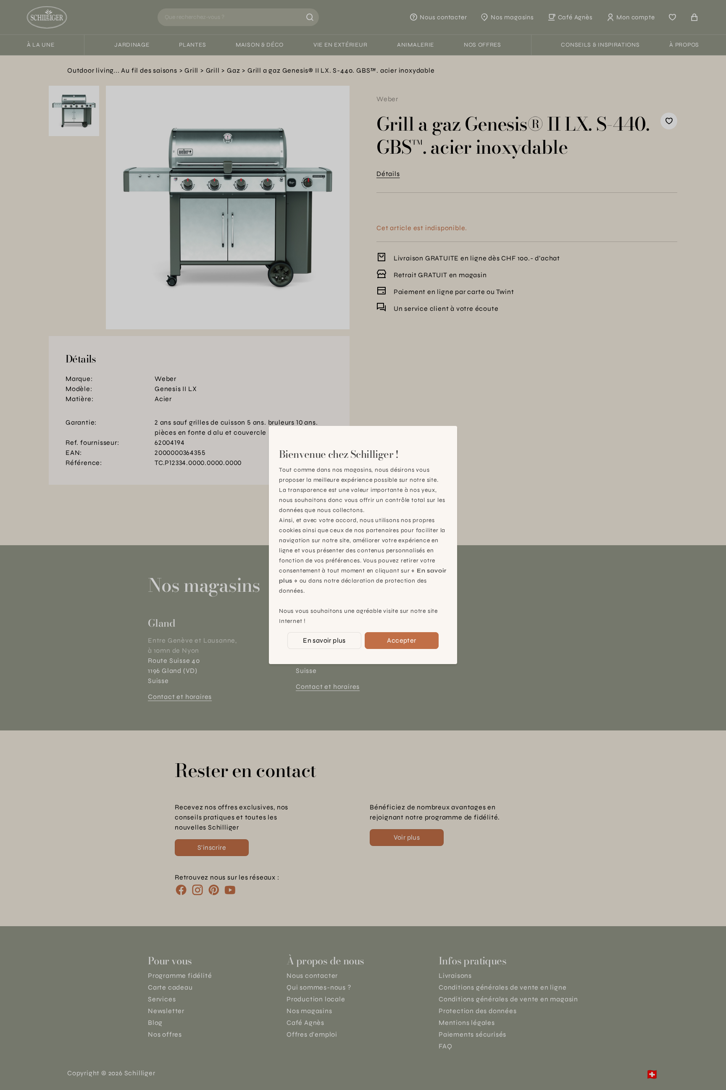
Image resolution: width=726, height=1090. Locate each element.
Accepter (401, 640)
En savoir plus (324, 640)
